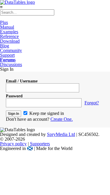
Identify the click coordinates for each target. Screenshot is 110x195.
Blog (4, 45)
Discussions (11, 64)
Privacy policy (13, 143)
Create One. (61, 119)
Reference (9, 36)
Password (14, 96)
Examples (9, 31)
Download (10, 41)
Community (11, 50)
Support (7, 55)
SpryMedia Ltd (61, 134)
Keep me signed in (46, 113)
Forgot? (91, 102)
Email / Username (22, 81)
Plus (4, 22)
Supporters (40, 143)
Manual (7, 27)
